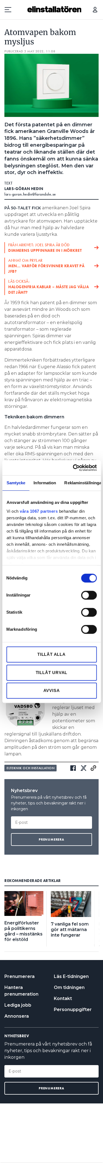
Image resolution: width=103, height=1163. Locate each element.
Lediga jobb (17, 1005)
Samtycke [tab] (15, 482)
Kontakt (63, 998)
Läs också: (48, 287)
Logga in (95, 9)
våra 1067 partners (39, 511)
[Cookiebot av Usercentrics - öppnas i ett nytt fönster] (73, 467)
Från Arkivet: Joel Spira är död (45, 247)
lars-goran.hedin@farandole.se (30, 194)
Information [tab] (45, 482)
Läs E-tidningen (71, 976)
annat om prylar (46, 266)
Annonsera (16, 1016)
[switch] (89, 595)
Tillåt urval (52, 672)
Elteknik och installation (30, 768)
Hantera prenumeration (21, 991)
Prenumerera (19, 976)
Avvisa (51, 690)
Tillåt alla (51, 654)
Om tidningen (69, 987)
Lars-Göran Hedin (23, 188)
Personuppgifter (73, 1009)
